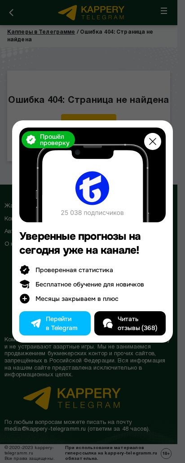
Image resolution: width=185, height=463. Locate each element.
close (152, 141)
